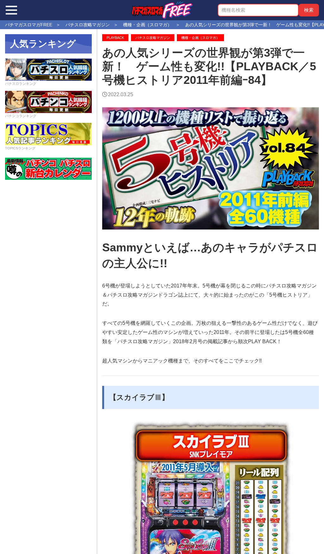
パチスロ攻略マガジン (152, 38)
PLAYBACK (115, 38)
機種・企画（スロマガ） (200, 38)
